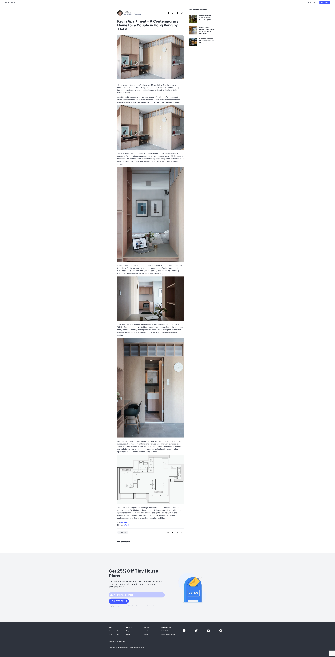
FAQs (128, 634)
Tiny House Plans (114, 631)
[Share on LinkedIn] (177, 13)
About (315, 2)
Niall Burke (127, 12)
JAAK (126, 525)
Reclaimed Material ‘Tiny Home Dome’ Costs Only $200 (205, 18)
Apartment (137, 14)
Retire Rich (164, 631)
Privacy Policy (122, 641)
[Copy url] (182, 13)
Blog (309, 2)
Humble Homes (10, 2)
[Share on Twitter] (172, 13)
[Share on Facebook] (168, 13)
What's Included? (114, 634)
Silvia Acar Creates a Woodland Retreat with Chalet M (206, 41)
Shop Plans (324, 2)
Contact (146, 634)
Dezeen (123, 522)
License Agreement (113, 641)
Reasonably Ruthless (168, 634)
